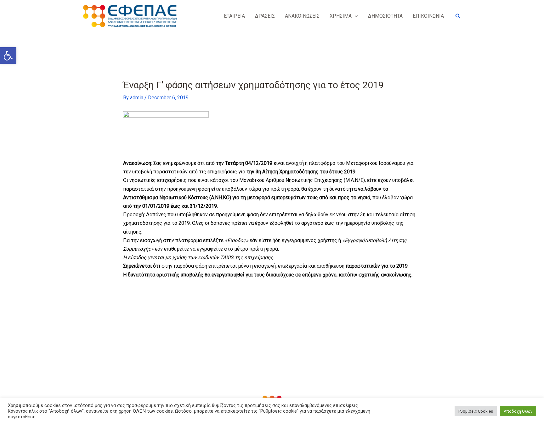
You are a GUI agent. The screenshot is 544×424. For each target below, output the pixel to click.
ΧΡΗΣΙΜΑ (341, 16)
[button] (8, 55)
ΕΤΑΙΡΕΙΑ (234, 16)
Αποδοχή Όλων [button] (518, 411)
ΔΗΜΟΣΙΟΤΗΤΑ (385, 16)
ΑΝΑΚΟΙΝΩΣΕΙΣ (302, 16)
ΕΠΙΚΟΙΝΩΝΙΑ (428, 16)
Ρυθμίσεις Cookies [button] (475, 411)
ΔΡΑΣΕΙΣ (265, 16)
